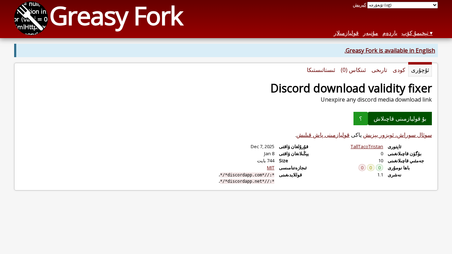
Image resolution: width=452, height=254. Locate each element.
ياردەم (389, 33)
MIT (270, 167)
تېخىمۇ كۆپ (415, 33)
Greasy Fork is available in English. (390, 50)
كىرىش (359, 4)
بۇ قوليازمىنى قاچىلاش (400, 118)
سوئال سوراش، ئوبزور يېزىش (397, 135)
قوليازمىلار (346, 33)
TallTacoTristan (367, 146)
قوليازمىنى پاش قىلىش (323, 135)
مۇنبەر (370, 33)
